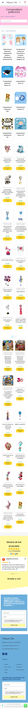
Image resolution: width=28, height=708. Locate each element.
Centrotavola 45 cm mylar (8, 456)
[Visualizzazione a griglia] (12, 336)
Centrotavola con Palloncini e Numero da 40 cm (8, 486)
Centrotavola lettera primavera (20, 514)
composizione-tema (7, 258)
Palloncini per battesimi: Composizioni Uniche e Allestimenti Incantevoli (20, 354)
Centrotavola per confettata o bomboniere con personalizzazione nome (20, 194)
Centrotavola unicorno (7, 260)
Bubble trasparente (20, 424)
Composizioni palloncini (7, 352)
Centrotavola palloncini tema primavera (7, 160)
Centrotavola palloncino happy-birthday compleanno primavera (7, 192)
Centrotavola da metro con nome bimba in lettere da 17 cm (8, 518)
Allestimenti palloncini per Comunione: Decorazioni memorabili (7, 360)
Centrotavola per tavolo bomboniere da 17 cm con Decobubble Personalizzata (20, 229)
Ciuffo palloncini (21, 291)
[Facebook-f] (3, 654)
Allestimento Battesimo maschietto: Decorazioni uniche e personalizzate (20, 360)
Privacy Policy (11, 620)
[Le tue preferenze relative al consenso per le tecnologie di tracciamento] (2, 705)
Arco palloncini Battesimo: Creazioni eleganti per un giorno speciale (8, 395)
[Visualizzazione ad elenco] (15, 336)
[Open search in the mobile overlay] (20, 2)
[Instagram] (6, 654)
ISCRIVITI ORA (14, 625)
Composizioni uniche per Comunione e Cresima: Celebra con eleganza (20, 188)
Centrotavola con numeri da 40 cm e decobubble (20, 457)
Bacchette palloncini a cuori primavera (20, 391)
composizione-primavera (7, 157)
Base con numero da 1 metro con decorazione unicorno (8, 426)
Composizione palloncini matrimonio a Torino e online (20, 259)
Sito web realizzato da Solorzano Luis (14, 706)
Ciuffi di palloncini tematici (20, 261)
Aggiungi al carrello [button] (7, 168)
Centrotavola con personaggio (20, 485)
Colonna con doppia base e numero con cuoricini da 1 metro (20, 320)
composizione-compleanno (7, 288)
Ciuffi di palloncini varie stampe (7, 290)
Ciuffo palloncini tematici (7, 320)
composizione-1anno (21, 317)
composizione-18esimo (20, 453)
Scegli (20, 327)
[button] (3, 2)
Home (2, 16)
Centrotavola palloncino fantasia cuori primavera (21, 160)
